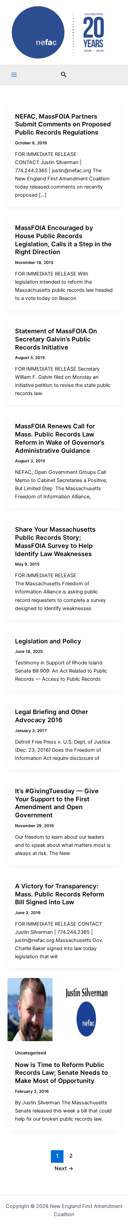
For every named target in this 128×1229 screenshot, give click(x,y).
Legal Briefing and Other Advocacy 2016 (51, 716)
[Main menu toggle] (14, 75)
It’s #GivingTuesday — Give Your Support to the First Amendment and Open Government (57, 803)
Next (64, 1168)
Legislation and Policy (48, 641)
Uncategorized (30, 1052)
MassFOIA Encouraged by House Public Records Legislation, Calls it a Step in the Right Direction (63, 239)
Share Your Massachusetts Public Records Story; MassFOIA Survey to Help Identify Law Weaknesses (55, 541)
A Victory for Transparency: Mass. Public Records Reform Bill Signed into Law (59, 894)
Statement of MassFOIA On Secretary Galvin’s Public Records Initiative (56, 339)
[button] (64, 74)
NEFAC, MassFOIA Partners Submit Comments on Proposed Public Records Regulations (63, 124)
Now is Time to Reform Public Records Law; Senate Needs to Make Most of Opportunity (61, 1072)
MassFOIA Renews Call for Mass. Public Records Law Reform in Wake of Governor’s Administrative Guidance (59, 438)
